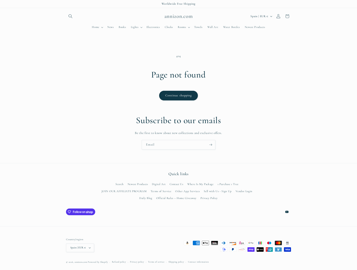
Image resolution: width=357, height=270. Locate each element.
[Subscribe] (210, 145)
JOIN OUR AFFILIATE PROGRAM (124, 191)
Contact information (198, 261)
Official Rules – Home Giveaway (176, 198)
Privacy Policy (209, 198)
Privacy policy (137, 261)
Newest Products (138, 184)
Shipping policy (176, 261)
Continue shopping (178, 95)
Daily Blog (145, 198)
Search (119, 184)
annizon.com (81, 262)
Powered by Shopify (98, 262)
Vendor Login (244, 191)
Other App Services (187, 191)
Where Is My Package (200, 184)
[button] (70, 16)
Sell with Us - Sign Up (218, 191)
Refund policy (119, 261)
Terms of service (156, 261)
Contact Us (176, 184)
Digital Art (159, 184)
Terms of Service (161, 191)
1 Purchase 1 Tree (228, 184)
